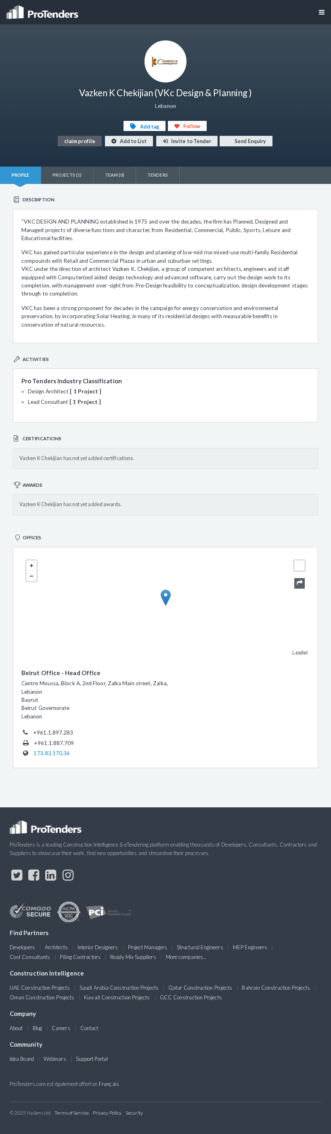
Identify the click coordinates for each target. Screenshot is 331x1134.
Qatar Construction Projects (200, 987)
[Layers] (299, 565)
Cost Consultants (30, 957)
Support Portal (92, 1059)
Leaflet (300, 652)
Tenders (157, 174)
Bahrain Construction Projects (276, 987)
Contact (89, 1028)
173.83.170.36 (52, 753)
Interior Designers (98, 947)
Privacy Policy (107, 1113)
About (16, 1028)
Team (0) (115, 174)
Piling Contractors (80, 957)
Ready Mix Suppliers (133, 957)
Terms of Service (71, 1113)
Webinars (55, 1059)
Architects (56, 947)
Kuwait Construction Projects (117, 997)
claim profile (79, 141)
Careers (61, 1028)
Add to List (133, 141)
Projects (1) (67, 174)
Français (109, 1084)
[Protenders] (43, 9)
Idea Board (22, 1059)
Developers (22, 947)
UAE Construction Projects (40, 987)
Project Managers (147, 947)
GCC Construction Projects (191, 997)
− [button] (31, 576)
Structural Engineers (200, 947)
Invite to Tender (190, 141)
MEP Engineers (250, 947)
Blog (37, 1028)
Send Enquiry (250, 141)
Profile (20, 174)
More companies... (186, 957)
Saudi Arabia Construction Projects (119, 987)
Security (134, 1113)
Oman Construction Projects (42, 997)
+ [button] (31, 565)
